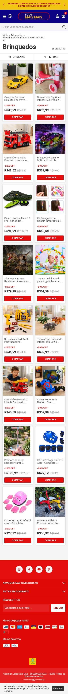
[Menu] (5, 16)
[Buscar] (64, 27)
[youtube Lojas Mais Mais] (39, 569)
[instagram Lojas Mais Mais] (19, 569)
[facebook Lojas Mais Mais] (29, 569)
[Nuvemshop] (34, 679)
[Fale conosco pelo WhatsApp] (10, 17)
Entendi (57, 688)
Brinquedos (16, 35)
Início (5, 35)
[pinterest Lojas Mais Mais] (49, 569)
